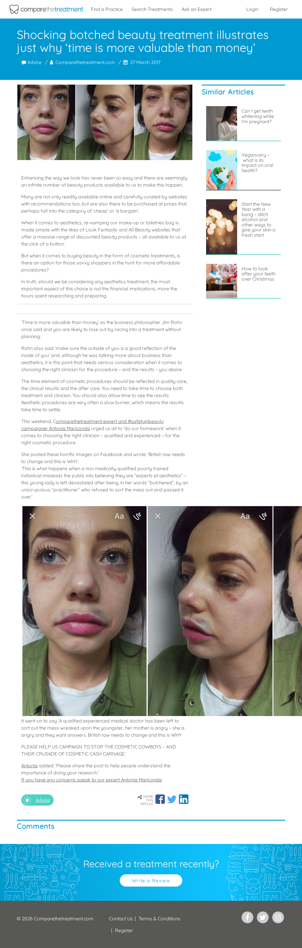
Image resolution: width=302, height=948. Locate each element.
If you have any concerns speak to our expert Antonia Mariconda (91, 780)
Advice (34, 62)
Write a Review (151, 880)
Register (279, 9)
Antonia (29, 765)
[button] (160, 799)
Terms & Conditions (159, 918)
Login (252, 9)
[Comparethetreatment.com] (46, 9)
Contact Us (121, 918)
